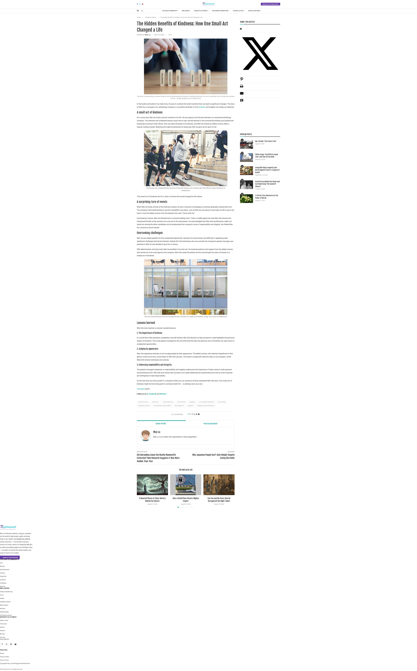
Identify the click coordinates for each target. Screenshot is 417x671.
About (2, 653)
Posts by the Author (211, 424)
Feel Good (3, 623)
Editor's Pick (4, 620)
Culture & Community (169, 11)
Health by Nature (5, 601)
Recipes (2, 608)
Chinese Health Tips (6, 591)
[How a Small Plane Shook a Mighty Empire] (185, 484)
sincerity (191, 405)
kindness (202, 107)
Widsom (2, 586)
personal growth (144, 405)
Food (1, 595)
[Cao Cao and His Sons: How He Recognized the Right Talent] (219, 484)
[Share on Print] (241, 87)
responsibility (179, 405)
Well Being (185, 11)
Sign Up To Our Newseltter (270, 4)
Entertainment (4, 569)
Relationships (4, 612)
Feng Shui (3, 576)
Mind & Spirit (4, 605)
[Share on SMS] (241, 102)
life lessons (222, 402)
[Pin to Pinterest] (196, 414)
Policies (3, 650)
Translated (141, 389)
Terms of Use (4, 660)
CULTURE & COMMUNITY (9, 559)
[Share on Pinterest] (241, 80)
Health (2, 598)
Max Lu (148, 35)
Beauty (2, 566)
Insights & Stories (200, 11)
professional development (162, 405)
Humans (2, 630)
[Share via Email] (198, 414)
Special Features (254, 11)
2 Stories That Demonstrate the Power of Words (266, 196)
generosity (155, 402)
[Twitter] (140, 4)
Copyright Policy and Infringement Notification (15, 663)
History (2, 627)
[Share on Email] (241, 94)
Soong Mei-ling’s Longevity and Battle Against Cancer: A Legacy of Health (267, 170)
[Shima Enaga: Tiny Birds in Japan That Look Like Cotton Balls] (246, 157)
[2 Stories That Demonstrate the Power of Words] (246, 198)
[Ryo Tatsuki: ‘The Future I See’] (246, 144)
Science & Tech (238, 11)
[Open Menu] (138, 11)
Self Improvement (6, 615)
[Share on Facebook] (192, 414)
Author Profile (161, 424)
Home (139, 17)
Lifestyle (3, 579)
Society (2, 637)
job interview (181, 402)
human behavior (168, 402)
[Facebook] (137, 4)
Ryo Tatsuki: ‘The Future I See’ (265, 141)
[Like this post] (189, 414)
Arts (1, 563)
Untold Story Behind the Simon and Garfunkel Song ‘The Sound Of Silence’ (267, 184)
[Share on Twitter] (194, 414)
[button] (140, 491)
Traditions (3, 583)
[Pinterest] (142, 4)
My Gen (2, 634)
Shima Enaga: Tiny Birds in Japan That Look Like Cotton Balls (266, 155)
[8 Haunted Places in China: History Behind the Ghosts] (152, 484)
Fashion (2, 573)
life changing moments (206, 402)
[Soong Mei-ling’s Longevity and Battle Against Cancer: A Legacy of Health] (246, 170)
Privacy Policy (4, 656)
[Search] (142, 11)
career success (143, 402)
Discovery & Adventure (220, 11)
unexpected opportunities (205, 405)
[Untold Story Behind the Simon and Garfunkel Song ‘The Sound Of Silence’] (246, 184)
